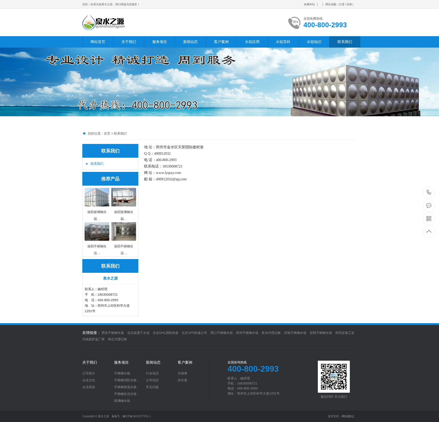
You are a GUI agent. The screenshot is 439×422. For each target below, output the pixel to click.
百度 (342, 4)
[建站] (350, 416)
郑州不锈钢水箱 (247, 333)
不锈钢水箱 (122, 373)
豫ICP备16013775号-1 (137, 416)
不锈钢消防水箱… (127, 380)
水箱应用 (252, 42)
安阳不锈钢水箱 (321, 333)
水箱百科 (283, 42)
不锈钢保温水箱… (127, 387)
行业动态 (152, 373)
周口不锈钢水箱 (221, 333)
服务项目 (159, 42)
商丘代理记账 (117, 339)
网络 (344, 416)
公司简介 (88, 373)
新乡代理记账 (271, 333)
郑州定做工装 (344, 333)
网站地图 (330, 4)
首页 (107, 133)
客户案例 (221, 42)
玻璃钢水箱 (122, 400)
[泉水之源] (137, 22)
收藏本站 (309, 4)
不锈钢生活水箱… (127, 393)
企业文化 (88, 380)
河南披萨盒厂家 (93, 339)
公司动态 (152, 380)
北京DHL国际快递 (165, 333)
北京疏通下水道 (138, 333)
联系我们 (344, 42)
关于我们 (128, 42)
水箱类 (182, 373)
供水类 (182, 380)
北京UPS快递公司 (194, 333)
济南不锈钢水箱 (295, 333)
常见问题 (152, 387)
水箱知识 (314, 42)
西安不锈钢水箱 (113, 333)
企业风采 (88, 387)
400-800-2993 (429, 193)
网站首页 (98, 42)
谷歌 (349, 4)
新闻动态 (190, 42)
